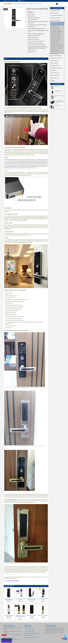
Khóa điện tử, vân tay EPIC (56, 44)
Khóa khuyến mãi (54, 63)
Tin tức (36, 3)
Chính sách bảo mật (29, 635)
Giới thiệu (19, 3)
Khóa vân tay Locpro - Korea (56, 51)
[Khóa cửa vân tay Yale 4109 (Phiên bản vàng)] (20, 609)
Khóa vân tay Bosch (55, 49)
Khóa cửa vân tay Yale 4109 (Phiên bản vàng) (20, 616)
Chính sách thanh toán (29, 631)
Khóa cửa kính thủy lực (56, 17)
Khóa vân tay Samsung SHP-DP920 (9, 616)
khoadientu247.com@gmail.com (10, 0)
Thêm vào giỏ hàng (38, 54)
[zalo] (65, 635)
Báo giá (4, 635)
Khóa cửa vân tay (58, 86)
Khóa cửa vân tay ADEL (56, 29)
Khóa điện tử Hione (55, 42)
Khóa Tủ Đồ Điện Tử (55, 72)
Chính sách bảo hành (29, 629)
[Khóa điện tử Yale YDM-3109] (43, 593)
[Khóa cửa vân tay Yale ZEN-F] (43, 609)
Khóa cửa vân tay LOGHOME (56, 35)
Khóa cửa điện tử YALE (55, 26)
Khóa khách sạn (54, 60)
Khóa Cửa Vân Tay (58, 105)
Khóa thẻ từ (53, 70)
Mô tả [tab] (5, 58)
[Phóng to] (5, 28)
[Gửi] (57, 4)
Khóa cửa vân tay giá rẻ (56, 55)
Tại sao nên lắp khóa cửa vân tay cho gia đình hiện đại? (59, 101)
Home (15, 3)
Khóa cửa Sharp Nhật (55, 20)
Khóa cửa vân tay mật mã (56, 58)
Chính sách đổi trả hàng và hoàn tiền (32, 633)
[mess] (65, 638)
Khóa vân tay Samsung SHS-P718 (20, 599)
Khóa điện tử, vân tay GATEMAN (57, 46)
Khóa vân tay (24, 3)
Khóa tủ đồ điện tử (58, 90)
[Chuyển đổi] (63, 10)
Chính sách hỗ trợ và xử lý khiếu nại (32, 637)
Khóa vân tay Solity (55, 53)
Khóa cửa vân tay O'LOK (56, 37)
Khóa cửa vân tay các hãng (55, 23)
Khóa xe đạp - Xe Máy (55, 75)
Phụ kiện (52, 80)
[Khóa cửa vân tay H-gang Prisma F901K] (32, 593)
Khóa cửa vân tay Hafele (56, 33)
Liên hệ (40, 3)
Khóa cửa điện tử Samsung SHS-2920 (9, 599)
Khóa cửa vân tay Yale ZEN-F (43, 616)
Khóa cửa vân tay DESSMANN (57, 31)
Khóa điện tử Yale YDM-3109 (43, 599)
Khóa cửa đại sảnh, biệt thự (57, 15)
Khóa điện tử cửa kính (55, 40)
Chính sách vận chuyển (29, 627)
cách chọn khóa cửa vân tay (59, 96)
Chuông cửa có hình (55, 10)
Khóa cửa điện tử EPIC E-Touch (31, 616)
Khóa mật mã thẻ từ (55, 65)
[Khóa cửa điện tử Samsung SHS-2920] (9, 593)
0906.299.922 (22, 0)
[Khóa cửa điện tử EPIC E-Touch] (32, 609)
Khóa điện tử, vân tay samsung (57, 47)
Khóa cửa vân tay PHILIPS (56, 38)
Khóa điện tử (31, 3)
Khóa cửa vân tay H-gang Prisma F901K (32, 599)
